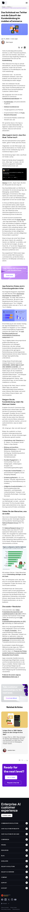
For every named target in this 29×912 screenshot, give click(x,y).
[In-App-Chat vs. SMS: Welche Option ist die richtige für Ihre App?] (14, 720)
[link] (9, 275)
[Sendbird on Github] (12, 900)
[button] (4, 3)
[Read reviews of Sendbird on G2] (12, 895)
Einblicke (9, 6)
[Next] (27, 761)
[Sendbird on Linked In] (5, 900)
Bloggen (3, 6)
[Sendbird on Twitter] (9, 900)
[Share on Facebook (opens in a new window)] (22, 47)
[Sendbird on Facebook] (2, 900)
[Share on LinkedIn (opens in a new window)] (25, 47)
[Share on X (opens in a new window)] (19, 47)
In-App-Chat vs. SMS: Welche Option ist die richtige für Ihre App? (13, 732)
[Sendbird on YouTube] (15, 900)
